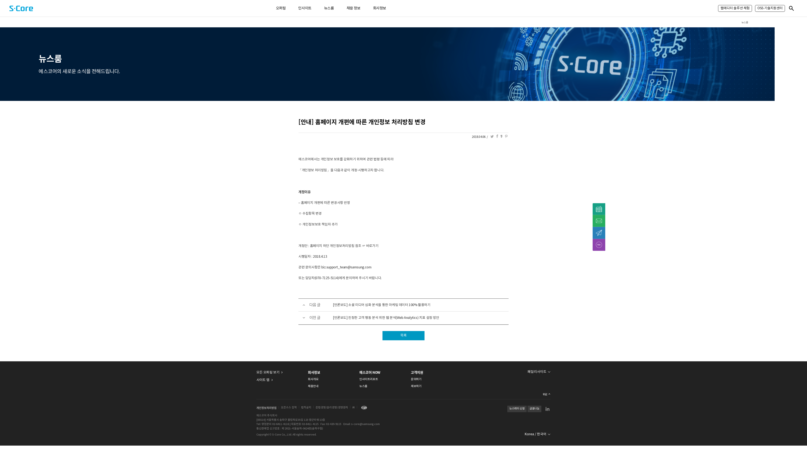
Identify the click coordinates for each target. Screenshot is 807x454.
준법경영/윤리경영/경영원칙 (332, 407)
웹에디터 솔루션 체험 (735, 8)
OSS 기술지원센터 (770, 8)
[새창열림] (363, 407)
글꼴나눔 (534, 408)
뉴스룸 (329, 8)
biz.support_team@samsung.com (346, 267)
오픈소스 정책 (289, 407)
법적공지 (306, 407)
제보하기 (416, 386)
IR (353, 407)
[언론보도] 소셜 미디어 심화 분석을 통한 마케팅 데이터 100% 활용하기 (381, 305)
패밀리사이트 (536, 372)
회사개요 (313, 379)
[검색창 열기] (791, 8)
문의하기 (416, 379)
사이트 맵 (262, 380)
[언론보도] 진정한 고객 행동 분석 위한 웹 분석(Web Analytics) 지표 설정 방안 (386, 318)
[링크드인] (547, 409)
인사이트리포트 (368, 379)
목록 (403, 335)
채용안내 (313, 386)
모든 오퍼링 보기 (267, 372)
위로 (545, 394)
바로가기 (372, 246)
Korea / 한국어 (535, 434)
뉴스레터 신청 (517, 408)
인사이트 (304, 8)
